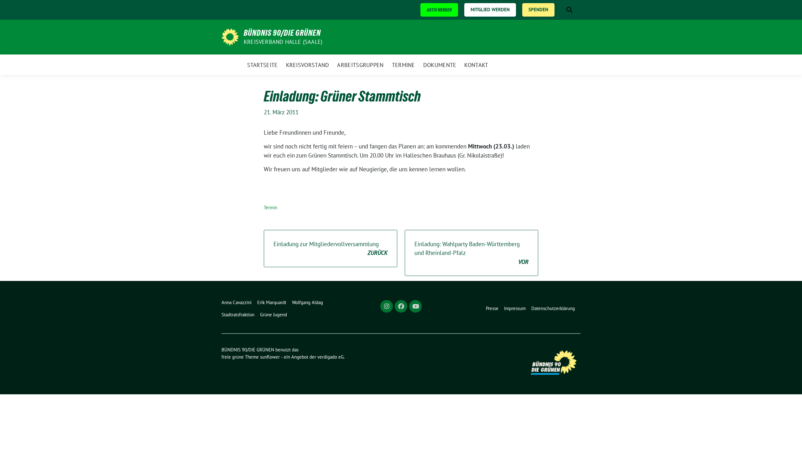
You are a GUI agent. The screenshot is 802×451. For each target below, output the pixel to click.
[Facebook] (401, 306)
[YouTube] (415, 306)
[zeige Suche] (569, 10)
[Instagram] (386, 306)
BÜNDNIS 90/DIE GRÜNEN (282, 33)
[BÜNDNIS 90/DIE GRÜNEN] (230, 36)
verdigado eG (330, 357)
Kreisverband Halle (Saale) (283, 41)
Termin (270, 207)
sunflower (270, 357)
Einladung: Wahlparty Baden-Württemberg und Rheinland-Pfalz (471, 253)
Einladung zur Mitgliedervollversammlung (330, 248)
